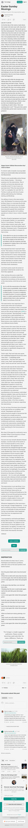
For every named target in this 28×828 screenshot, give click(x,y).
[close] (24, 781)
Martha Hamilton (8, 731)
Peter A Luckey (8, 711)
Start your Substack (10, 821)
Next (23, 687)
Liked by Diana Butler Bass (11, 712)
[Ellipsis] (26, 711)
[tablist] (7, 697)
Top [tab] (3, 760)
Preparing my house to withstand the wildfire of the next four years (10, 777)
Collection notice (14, 817)
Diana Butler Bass (9, 14)
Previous (6, 687)
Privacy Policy (16, 810)
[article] (14, 768)
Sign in (25, 2)
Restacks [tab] (11, 698)
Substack (7, 825)
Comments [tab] (4, 698)
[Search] (25, 760)
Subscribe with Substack (15, 804)
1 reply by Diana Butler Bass (12, 726)
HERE (23, 311)
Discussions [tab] (12, 760)
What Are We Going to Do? (9, 775)
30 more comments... (6, 753)
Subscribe (19, 2)
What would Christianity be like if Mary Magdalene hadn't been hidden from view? (10, 767)
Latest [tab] (6, 760)
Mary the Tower (5, 764)
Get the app (21, 821)
